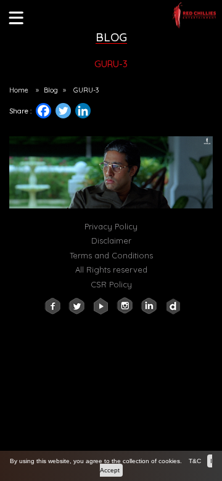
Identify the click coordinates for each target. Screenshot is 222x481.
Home (18, 90)
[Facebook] (43, 110)
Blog (51, 90)
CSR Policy (111, 284)
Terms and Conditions (111, 255)
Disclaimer (111, 240)
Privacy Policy (111, 226)
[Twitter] (63, 110)
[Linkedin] (87, 114)
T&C (195, 461)
